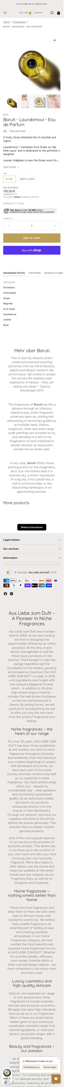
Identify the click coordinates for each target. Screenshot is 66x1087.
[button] (5, 12)
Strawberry (9, 287)
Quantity (8, 219)
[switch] (7, 1082)
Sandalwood (9, 314)
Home (6, 22)
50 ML (11, 180)
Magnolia (8, 303)
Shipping (17, 197)
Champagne (19, 22)
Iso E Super (9, 308)
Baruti (5, 114)
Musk (6, 325)
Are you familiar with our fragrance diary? (31, 4)
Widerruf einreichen (32, 527)
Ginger (6, 298)
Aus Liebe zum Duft (39, 572)
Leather (7, 319)
